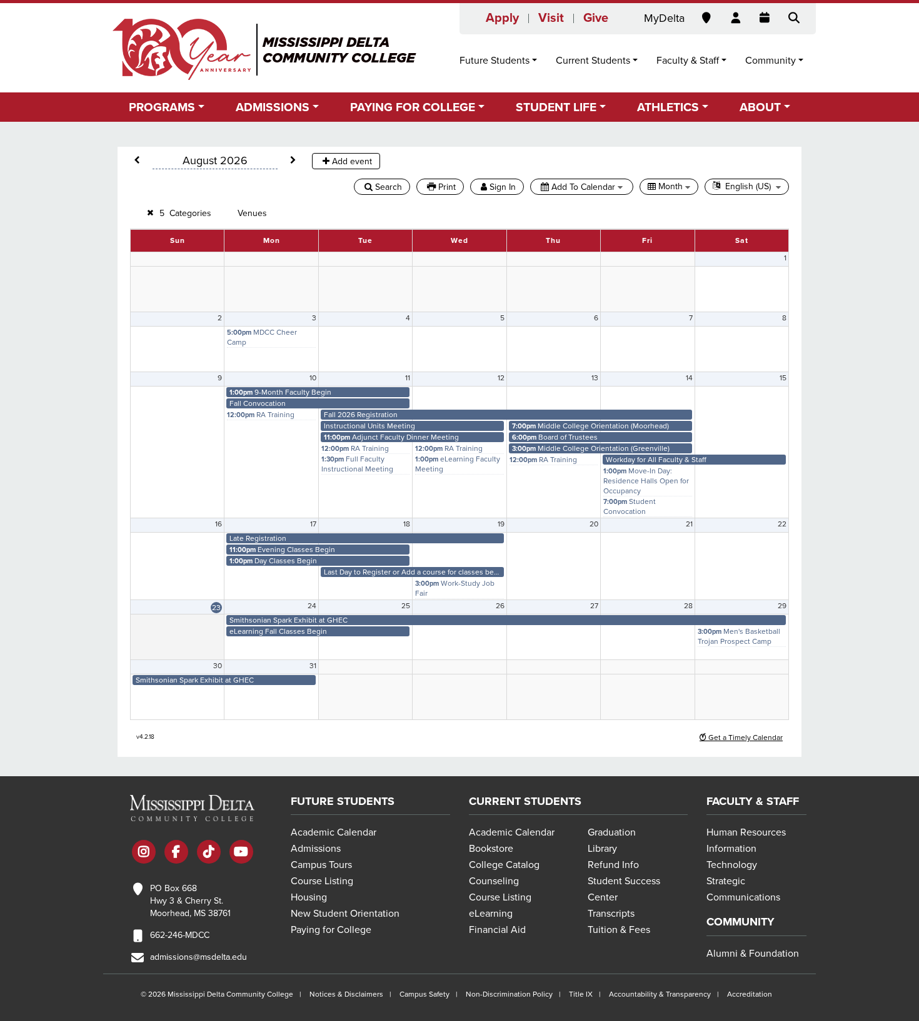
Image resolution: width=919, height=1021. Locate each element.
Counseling (494, 881)
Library (602, 848)
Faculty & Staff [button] (687, 60)
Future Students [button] (495, 60)
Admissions (316, 848)
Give (595, 18)
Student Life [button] (556, 107)
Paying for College (331, 930)
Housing (309, 897)
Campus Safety (424, 994)
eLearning (491, 913)
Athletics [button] (668, 107)
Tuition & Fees (619, 930)
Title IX (581, 994)
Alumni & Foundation (752, 953)
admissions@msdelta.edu (198, 957)
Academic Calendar (333, 832)
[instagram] (144, 853)
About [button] (760, 107)
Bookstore (491, 848)
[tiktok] (209, 853)
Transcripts (611, 913)
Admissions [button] (272, 107)
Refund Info (613, 865)
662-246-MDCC (179, 935)
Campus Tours (321, 865)
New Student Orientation (345, 913)
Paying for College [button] (412, 107)
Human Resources (746, 832)
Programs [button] (162, 107)
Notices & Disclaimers (346, 994)
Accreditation (749, 994)
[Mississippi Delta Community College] (265, 49)
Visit (551, 18)
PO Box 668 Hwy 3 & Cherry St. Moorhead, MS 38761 (190, 901)
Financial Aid (497, 930)
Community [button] (770, 60)
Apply (502, 18)
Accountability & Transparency (660, 994)
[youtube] (241, 853)
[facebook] (176, 853)
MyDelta (664, 18)
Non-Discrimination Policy (509, 994)
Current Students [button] (593, 60)
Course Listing (322, 881)
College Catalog (504, 865)
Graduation (612, 832)
